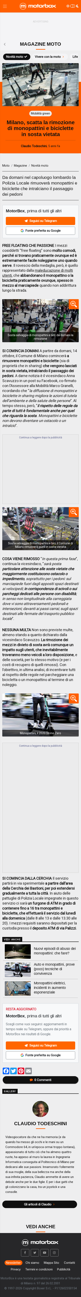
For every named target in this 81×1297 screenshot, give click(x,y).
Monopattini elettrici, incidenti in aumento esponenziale (50, 987)
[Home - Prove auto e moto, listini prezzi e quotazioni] (38, 6)
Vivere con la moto (48, 57)
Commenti (42, 1080)
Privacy (16, 1269)
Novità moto (14, 57)
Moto (6, 165)
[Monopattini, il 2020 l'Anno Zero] (40, 714)
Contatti (69, 1263)
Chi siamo (32, 1263)
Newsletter (13, 1263)
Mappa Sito (51, 1263)
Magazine (20, 165)
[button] (25, 1252)
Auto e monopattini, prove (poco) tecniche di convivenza (54, 969)
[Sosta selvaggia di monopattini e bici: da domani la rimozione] (40, 320)
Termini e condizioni (39, 1269)
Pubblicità (63, 1269)
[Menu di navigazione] (5, 6)
